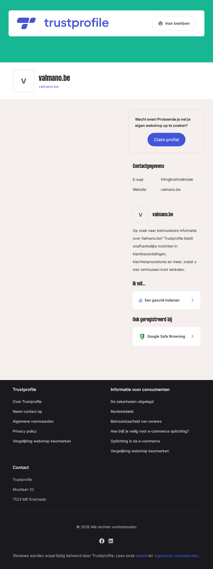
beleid (141, 555)
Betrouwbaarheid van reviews (136, 421)
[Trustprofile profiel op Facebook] (101, 540)
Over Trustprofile (27, 401)
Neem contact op (27, 411)
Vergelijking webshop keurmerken (42, 441)
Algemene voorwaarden (33, 421)
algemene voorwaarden (176, 555)
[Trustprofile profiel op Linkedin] (111, 540)
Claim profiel (166, 139)
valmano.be (48, 86)
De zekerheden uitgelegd (132, 401)
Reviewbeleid (122, 411)
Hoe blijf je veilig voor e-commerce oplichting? (150, 431)
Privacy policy (25, 431)
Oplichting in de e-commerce (135, 441)
